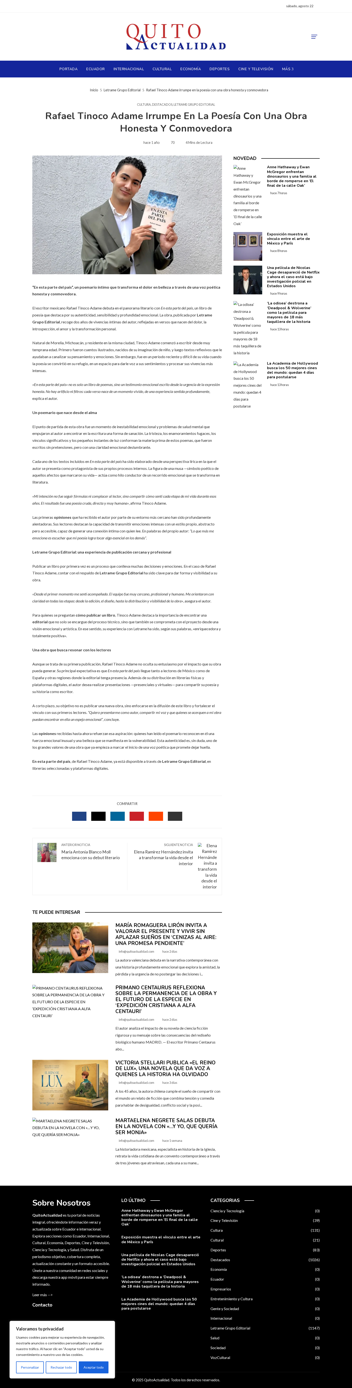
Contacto (42, 1305)
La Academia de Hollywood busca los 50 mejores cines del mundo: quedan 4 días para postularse (292, 370)
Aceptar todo (94, 1367)
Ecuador (265, 1279)
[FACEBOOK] (79, 816)
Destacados (162, 104)
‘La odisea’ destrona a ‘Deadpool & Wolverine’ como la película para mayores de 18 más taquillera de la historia (289, 312)
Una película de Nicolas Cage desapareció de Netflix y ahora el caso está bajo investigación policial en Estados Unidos (293, 277)
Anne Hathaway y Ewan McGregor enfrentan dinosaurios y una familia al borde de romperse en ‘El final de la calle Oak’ (292, 176)
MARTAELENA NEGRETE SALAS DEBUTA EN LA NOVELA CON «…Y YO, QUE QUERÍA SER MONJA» (166, 1126)
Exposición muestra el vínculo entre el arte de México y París (288, 239)
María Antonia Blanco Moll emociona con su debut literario (90, 851)
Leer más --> (42, 1294)
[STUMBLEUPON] (156, 816)
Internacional (265, 1318)
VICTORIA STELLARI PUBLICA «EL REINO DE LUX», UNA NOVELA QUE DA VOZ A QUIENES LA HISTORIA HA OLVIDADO (165, 1068)
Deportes (265, 1250)
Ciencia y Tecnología (265, 1210)
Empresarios (265, 1289)
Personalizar (30, 1367)
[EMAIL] (175, 816)
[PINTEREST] (137, 816)
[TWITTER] (98, 816)
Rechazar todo (61, 1367)
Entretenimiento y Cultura (265, 1298)
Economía (265, 1269)
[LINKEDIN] (117, 816)
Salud (265, 1338)
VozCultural (265, 1357)
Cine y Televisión (265, 1220)
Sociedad (265, 1347)
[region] (62, 1349)
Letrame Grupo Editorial (194, 104)
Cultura (144, 104)
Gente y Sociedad (265, 1308)
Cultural (265, 1240)
